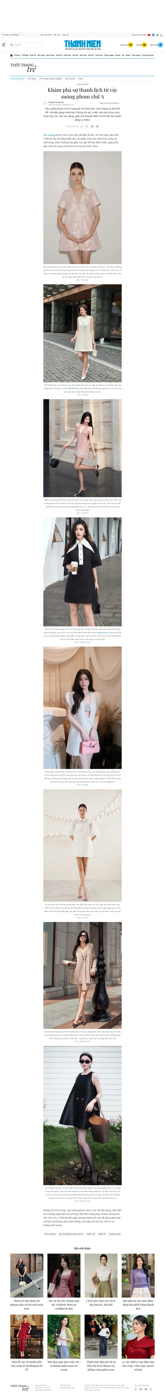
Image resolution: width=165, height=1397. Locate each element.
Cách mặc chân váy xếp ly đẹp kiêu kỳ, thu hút (101, 1302)
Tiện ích (56, 35)
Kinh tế (33, 55)
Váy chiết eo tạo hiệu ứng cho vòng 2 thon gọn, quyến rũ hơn (138, 1365)
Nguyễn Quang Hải (56, 102)
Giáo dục (67, 55)
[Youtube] (149, 34)
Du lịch (75, 55)
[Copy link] (81, 126)
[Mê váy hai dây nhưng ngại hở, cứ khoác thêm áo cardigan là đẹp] (63, 1276)
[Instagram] (145, 1389)
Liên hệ (65, 35)
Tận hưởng (70, 78)
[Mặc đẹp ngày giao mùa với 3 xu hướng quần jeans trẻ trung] (63, 1337)
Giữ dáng (31, 78)
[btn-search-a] (11, 44)
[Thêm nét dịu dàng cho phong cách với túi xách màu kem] (26, 1276)
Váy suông (49, 135)
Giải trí (91, 55)
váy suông (50, 1234)
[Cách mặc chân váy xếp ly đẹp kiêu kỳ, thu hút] (101, 1276)
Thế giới (25, 55)
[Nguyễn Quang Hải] (45, 103)
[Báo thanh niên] (82, 45)
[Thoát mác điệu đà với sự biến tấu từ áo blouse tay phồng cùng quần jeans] (101, 1337)
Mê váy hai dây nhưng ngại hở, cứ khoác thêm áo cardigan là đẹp (64, 1304)
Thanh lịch (115, 1234)
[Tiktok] (157, 34)
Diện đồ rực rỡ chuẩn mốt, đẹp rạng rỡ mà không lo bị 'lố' (26, 1365)
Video (127, 55)
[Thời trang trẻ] (24, 68)
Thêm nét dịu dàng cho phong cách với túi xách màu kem (26, 1304)
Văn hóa (83, 55)
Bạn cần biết (46, 35)
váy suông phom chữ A (71, 1234)
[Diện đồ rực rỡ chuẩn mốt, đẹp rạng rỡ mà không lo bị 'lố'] (26, 1337)
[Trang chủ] (11, 55)
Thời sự (17, 55)
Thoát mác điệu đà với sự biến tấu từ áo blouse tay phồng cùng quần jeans (101, 1365)
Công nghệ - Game (112, 55)
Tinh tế (102, 1234)
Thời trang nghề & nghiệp (50, 78)
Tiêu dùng (136, 55)
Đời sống (41, 55)
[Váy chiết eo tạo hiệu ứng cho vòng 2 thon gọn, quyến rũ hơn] (138, 1337)
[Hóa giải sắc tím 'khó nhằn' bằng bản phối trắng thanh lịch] (138, 1276)
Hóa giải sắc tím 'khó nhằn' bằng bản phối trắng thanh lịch (138, 1304)
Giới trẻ (59, 55)
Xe (123, 55)
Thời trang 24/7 (17, 78)
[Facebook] (153, 34)
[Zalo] (161, 34)
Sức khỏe (50, 55)
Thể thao (99, 55)
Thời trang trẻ (148, 55)
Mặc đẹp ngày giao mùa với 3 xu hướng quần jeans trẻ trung (63, 1365)
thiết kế (70, 388)
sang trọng (101, 633)
